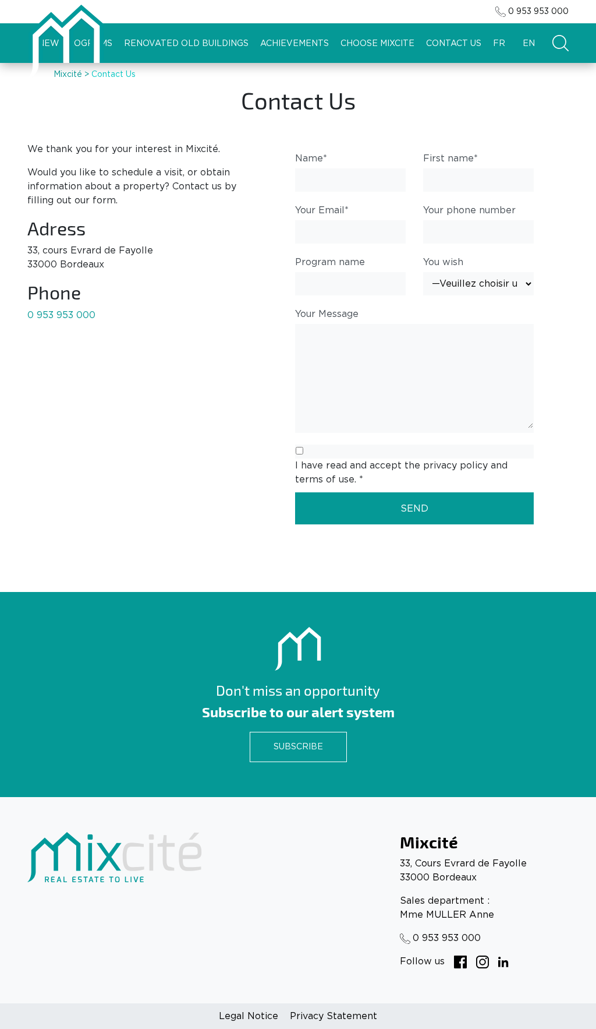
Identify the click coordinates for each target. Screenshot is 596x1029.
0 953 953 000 (538, 12)
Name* (311, 158)
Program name (330, 262)
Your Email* (322, 210)
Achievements (294, 44)
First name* (450, 158)
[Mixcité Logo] (65, 42)
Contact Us (453, 44)
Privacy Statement (333, 1016)
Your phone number (469, 210)
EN (529, 44)
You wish (443, 262)
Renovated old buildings (186, 44)
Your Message (327, 314)
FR (499, 44)
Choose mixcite (377, 44)
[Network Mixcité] (460, 961)
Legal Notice (248, 1016)
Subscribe (298, 747)
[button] (560, 43)
